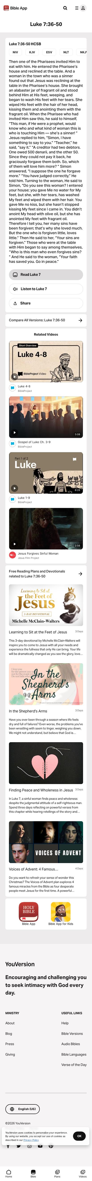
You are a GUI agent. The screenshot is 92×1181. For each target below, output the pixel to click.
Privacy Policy (31, 1140)
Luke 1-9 (28, 497)
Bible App (28, 924)
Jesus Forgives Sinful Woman (42, 553)
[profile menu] (79, 8)
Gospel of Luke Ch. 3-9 (38, 442)
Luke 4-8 (28, 386)
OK (79, 1136)
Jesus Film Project (28, 557)
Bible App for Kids (60, 924)
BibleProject (25, 390)
